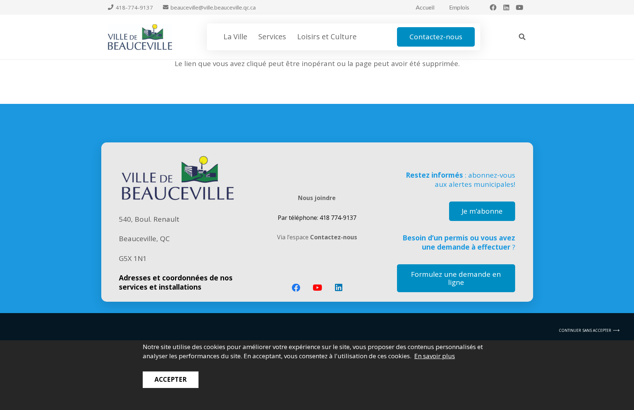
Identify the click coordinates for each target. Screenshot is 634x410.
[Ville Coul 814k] (140, 37)
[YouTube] (519, 7)
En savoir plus (434, 356)
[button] (251, 37)
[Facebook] (493, 7)
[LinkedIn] (506, 7)
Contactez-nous (333, 237)
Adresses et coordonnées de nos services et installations (176, 282)
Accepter (170, 379)
